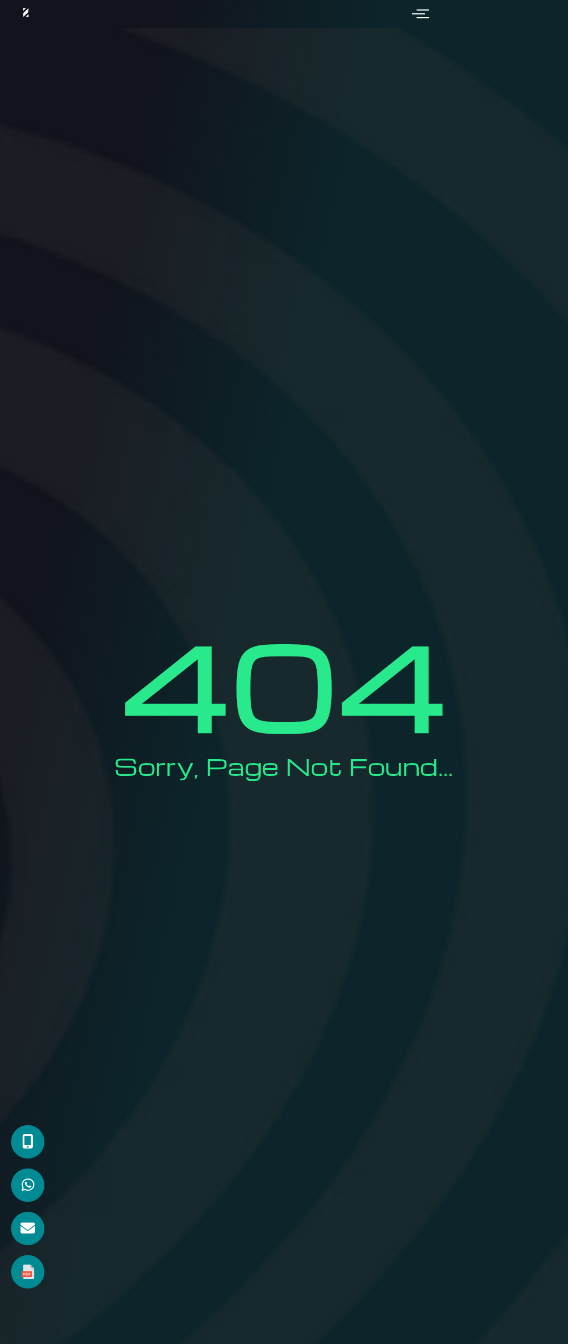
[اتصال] (27, 1142)
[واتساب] (27, 1185)
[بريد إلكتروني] (27, 1228)
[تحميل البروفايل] (27, 1271)
